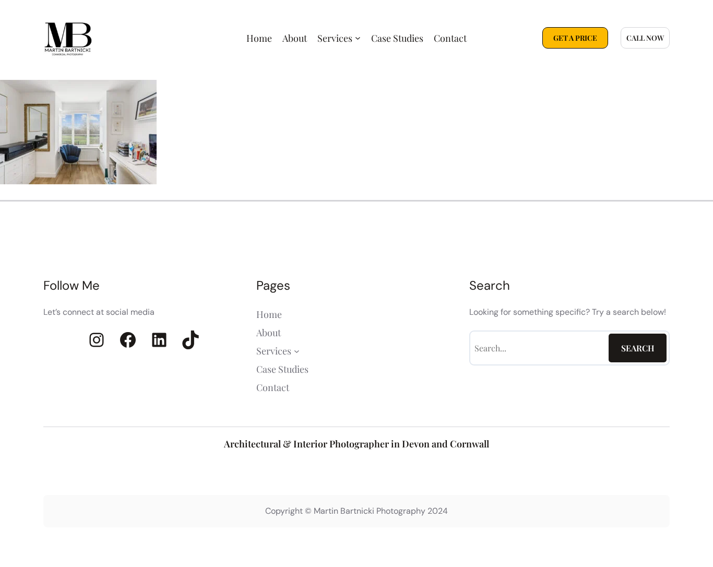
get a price (575, 38)
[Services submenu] (358, 38)
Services (334, 38)
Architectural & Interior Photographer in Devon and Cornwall (356, 444)
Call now (645, 38)
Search (638, 347)
